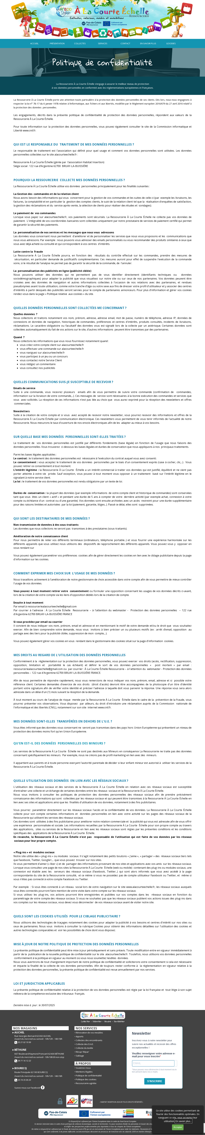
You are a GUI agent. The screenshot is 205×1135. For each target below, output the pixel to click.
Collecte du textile (84, 1048)
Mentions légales (84, 1071)
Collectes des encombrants (89, 1040)
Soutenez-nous (83, 1067)
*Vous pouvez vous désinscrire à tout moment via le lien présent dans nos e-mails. (154, 1070)
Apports (79, 1036)
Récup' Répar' (82, 1051)
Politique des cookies (86, 1079)
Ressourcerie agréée (86, 1083)
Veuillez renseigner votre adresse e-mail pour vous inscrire (153, 1055)
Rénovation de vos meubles (89, 1032)
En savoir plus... (183, 1121)
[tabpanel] (102, 62)
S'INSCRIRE (154, 1081)
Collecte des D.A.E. (85, 1044)
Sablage (80, 1055)
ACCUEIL (34, 43)
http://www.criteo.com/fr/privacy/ (54, 548)
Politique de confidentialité (89, 1075)
